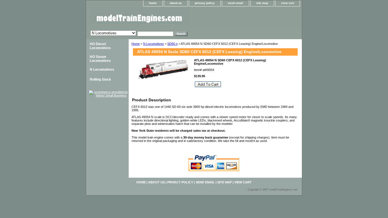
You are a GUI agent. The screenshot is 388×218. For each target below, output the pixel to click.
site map (262, 3)
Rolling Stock (100, 79)
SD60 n (172, 43)
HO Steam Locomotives (100, 59)
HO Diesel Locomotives (100, 46)
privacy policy (205, 3)
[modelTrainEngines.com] (157, 17)
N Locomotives (153, 43)
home (153, 3)
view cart (287, 3)
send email (235, 3)
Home (136, 43)
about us (176, 3)
